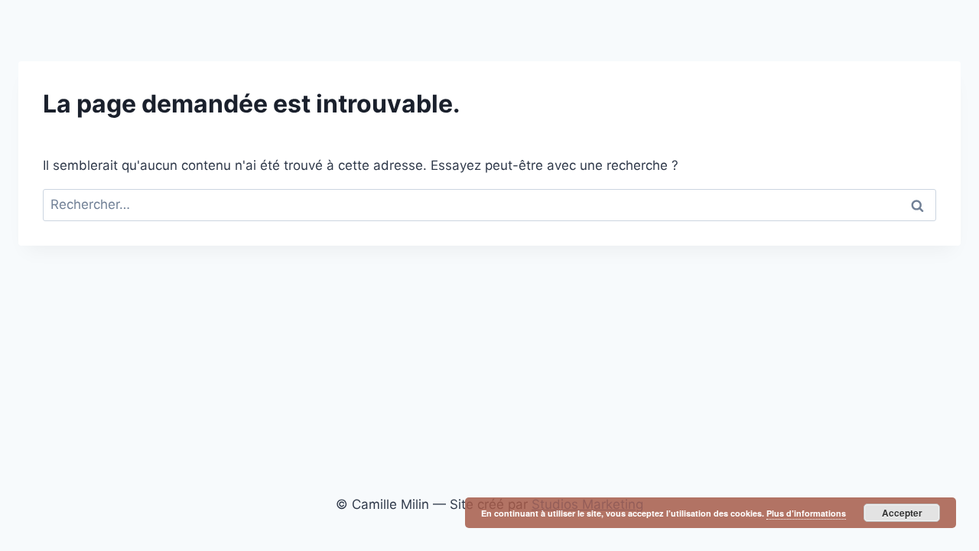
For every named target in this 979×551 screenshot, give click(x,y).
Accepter (902, 513)
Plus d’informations (806, 513)
